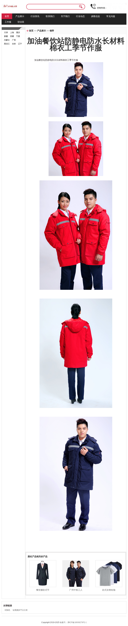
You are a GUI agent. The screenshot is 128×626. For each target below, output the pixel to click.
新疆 (6, 36)
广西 (14, 40)
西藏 (12, 36)
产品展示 (19, 16)
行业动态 (80, 16)
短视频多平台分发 (20, 610)
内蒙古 (7, 40)
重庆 (18, 32)
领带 (52, 30)
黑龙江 (7, 44)
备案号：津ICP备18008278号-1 (73, 622)
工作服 (8, 22)
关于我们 (65, 16)
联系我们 (50, 16)
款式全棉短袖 (108, 590)
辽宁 (20, 44)
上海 (12, 32)
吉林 (14, 44)
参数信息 (95, 16)
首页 (7, 16)
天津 (6, 32)
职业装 (21, 22)
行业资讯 (35, 16)
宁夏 (18, 36)
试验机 (7, 610)
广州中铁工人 (75, 590)
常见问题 (110, 16)
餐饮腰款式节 (42, 590)
